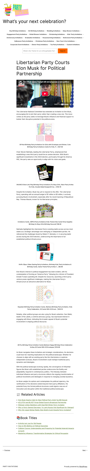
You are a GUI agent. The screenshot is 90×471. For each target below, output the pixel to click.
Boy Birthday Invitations (17, 31)
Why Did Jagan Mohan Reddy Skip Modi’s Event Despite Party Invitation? (44, 410)
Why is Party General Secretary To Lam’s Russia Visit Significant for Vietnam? (46, 407)
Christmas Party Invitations (45, 41)
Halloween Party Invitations (23, 41)
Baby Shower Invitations (71, 31)
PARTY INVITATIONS (10, 466)
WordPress (83, 466)
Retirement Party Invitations (72, 38)
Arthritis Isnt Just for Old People (29, 423)
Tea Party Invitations (57, 44)
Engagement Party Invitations (17, 34)
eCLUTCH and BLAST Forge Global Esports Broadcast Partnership (42, 402)
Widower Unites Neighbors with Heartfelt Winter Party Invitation (41, 405)
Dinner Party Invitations (40, 44)
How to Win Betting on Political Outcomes (33, 426)
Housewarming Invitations (52, 38)
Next (84, 450)
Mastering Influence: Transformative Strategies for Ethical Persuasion (43, 433)
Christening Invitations (57, 34)
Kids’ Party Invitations (74, 34)
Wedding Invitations (53, 31)
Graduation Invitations (32, 38)
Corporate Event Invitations (19, 44)
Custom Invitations (73, 44)
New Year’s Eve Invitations (66, 41)
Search (62, 51)
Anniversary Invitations (14, 38)
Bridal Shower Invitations (38, 34)
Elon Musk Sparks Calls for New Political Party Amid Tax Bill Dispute (42, 400)
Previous (7, 450)
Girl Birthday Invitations (36, 31)
